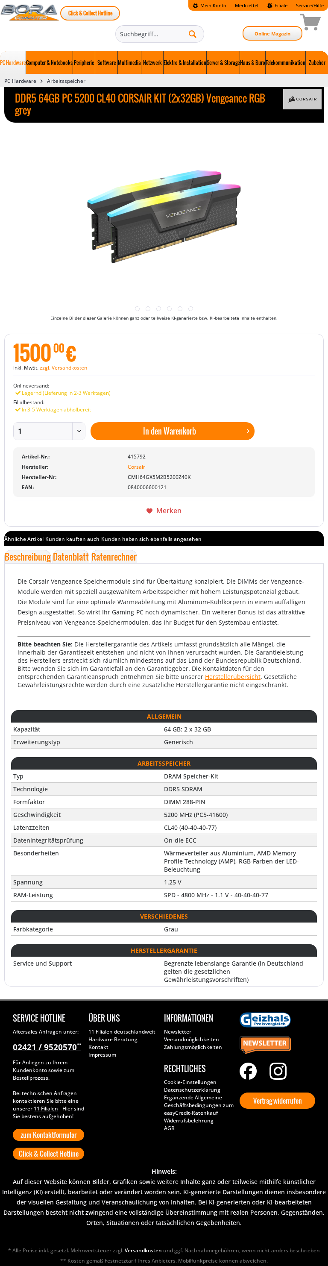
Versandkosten (143, 1250)
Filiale (280, 5)
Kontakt (98, 1047)
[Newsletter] (275, 1045)
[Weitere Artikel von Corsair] (302, 99)
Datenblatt (71, 556)
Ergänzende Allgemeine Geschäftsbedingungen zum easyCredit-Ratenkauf (199, 1105)
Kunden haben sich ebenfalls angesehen (151, 539)
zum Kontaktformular (48, 1135)
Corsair (136, 466)
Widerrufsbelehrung (189, 1120)
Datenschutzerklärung (192, 1089)
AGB (169, 1128)
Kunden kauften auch (72, 539)
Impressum (102, 1054)
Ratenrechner (114, 556)
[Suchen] (192, 33)
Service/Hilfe (310, 5)
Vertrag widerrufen (277, 1101)
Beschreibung (27, 556)
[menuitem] (209, 5)
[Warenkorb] (280, 23)
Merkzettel (246, 5)
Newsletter (177, 1031)
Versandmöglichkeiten (191, 1039)
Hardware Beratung (113, 1039)
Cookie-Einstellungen (190, 1082)
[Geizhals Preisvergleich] (275, 1020)
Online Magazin (272, 33)
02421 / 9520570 (47, 1047)
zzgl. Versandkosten (63, 367)
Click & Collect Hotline (90, 13)
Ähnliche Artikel (24, 539)
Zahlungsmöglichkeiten (193, 1047)
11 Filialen (46, 1108)
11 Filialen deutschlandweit (121, 1031)
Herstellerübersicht (233, 677)
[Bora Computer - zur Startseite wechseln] (30, 23)
